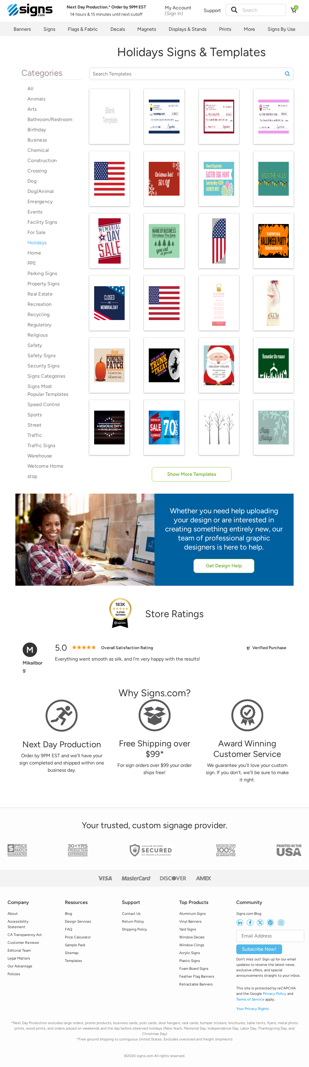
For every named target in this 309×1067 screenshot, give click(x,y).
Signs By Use (281, 29)
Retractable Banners (196, 984)
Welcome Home (45, 466)
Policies (14, 974)
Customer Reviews (23, 942)
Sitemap (71, 953)
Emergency (40, 201)
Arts (32, 109)
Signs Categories (46, 376)
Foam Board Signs (194, 968)
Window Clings (191, 945)
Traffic (34, 435)
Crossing (37, 171)
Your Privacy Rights (252, 1009)
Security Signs (43, 366)
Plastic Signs (189, 961)
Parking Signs (42, 273)
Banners (22, 29)
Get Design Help (224, 566)
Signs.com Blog (248, 914)
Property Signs (43, 284)
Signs (49, 29)
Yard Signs (187, 929)
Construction (42, 160)
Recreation (39, 304)
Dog (32, 181)
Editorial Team (19, 950)
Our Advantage (20, 966)
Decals (117, 29)
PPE (31, 263)
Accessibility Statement (18, 924)
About (13, 914)
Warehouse (39, 456)
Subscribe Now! (259, 949)
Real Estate (40, 294)
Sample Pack (75, 945)
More (249, 29)
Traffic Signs (41, 445)
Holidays (36, 242)
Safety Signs (41, 355)
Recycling (38, 314)
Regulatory (39, 325)
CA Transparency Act (25, 935)
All (30, 88)
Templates (73, 961)
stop (32, 476)
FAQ (68, 929)
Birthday (36, 130)
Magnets (146, 29)
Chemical (38, 150)
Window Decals (192, 937)
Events (35, 212)
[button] (234, 10)
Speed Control (43, 404)
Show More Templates (191, 474)
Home (34, 253)
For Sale (36, 232)
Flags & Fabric (83, 29)
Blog (68, 914)
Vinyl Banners (190, 921)
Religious (37, 335)
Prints (225, 29)
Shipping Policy (134, 929)
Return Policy (133, 921)
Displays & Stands (187, 29)
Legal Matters (19, 958)
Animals (36, 99)
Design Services (78, 921)
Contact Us (131, 914)
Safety (34, 345)
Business (37, 140)
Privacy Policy (274, 994)
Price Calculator (78, 937)
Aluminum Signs (192, 914)
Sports (34, 415)
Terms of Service (250, 999)
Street (34, 425)
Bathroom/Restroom (49, 119)
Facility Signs (42, 222)
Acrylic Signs (189, 953)
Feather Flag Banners (196, 976)
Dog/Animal (40, 191)
